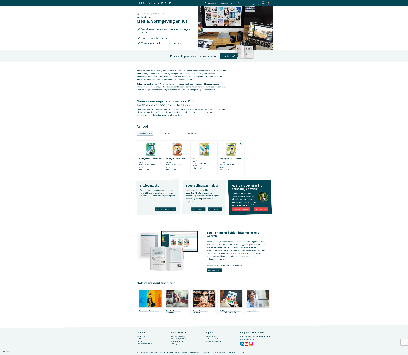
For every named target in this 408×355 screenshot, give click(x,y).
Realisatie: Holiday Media (190, 352)
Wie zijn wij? (141, 336)
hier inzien (179, 115)
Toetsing (174, 344)
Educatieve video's (177, 341)
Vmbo (143, 14)
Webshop (241, 3)
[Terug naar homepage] (154, 3)
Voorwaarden (206, 352)
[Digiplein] (268, 3)
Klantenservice (211, 336)
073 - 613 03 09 (213, 339)
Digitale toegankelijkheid (214, 341)
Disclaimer (232, 352)
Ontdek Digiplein (214, 270)
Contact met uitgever (178, 336)
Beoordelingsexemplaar (179, 339)
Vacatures (140, 341)
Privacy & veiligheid (219, 352)
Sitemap (241, 352)
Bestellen (150, 172)
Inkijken (227, 56)
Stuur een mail (261, 209)
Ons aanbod (210, 3)
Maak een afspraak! (240, 209)
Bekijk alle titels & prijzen (165, 209)
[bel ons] (252, 3)
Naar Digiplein (198, 209)
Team (139, 339)
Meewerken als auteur (144, 344)
